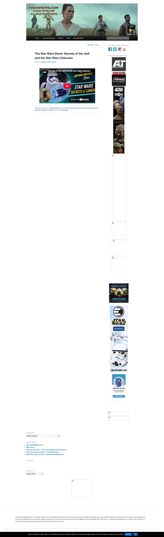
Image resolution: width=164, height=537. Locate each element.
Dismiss (128, 534)
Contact (60, 38)
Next (97, 45)
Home (37, 38)
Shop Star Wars (78, 38)
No (135, 534)
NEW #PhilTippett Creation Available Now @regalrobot (45, 454)
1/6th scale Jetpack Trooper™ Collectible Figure (42, 452)
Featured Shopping (49, 38)
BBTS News (30, 447)
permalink (65, 110)
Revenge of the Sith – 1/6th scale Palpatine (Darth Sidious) (46, 450)
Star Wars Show (55, 108)
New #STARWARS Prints (34, 445)
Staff (68, 38)
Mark (54, 62)
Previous (89, 45)
